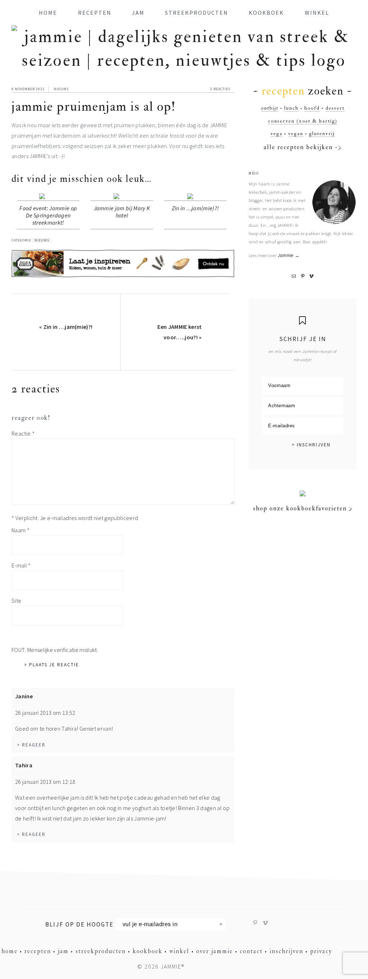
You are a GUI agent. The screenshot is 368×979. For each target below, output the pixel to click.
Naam (20, 530)
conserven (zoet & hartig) (302, 121)
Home (9, 951)
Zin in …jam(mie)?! (195, 208)
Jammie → (289, 255)
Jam (63, 951)
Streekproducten (100, 951)
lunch (291, 108)
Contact (251, 951)
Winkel (179, 951)
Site (16, 600)
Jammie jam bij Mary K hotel (122, 211)
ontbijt (270, 108)
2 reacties (220, 89)
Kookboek (147, 951)
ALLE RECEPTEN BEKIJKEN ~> (303, 147)
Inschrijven (286, 951)
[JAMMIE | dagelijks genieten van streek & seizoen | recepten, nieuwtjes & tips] (184, 60)
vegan (295, 133)
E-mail (21, 565)
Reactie (23, 433)
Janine (24, 696)
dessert (335, 108)
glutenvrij (322, 133)
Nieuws (61, 89)
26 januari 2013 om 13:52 (45, 712)
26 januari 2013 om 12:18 (45, 781)
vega (276, 133)
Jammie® (172, 966)
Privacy (321, 951)
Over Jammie (214, 951)
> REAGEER (31, 745)
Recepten (37, 951)
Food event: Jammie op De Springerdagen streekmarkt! (48, 215)
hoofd (312, 108)
